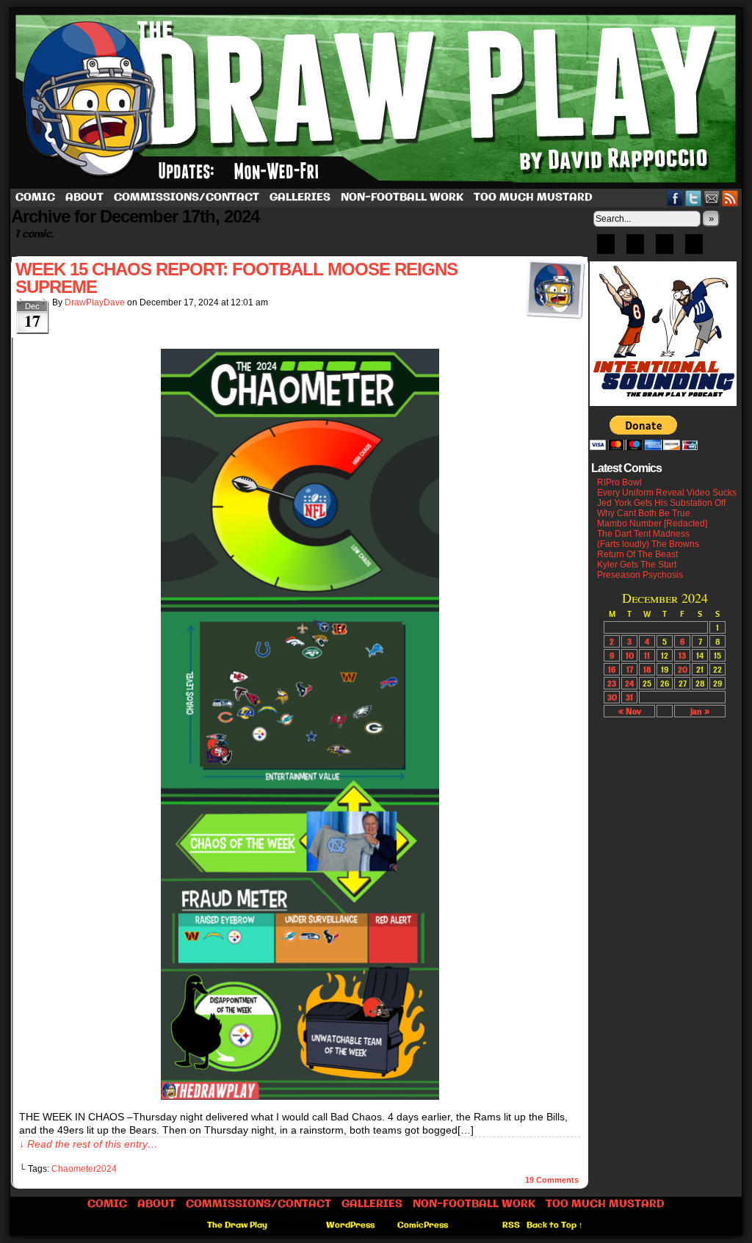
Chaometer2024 (84, 1169)
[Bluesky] (606, 249)
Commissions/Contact (186, 197)
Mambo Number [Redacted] (652, 523)
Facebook (675, 198)
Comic (35, 197)
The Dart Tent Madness (643, 534)
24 (629, 683)
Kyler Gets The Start (636, 564)
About (84, 197)
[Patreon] (635, 249)
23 (611, 683)
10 (630, 655)
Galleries (300, 197)
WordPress (350, 1225)
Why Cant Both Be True (643, 513)
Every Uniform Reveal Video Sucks (667, 493)
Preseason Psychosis (640, 575)
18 (647, 669)
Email (712, 198)
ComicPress (422, 1225)
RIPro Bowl (619, 482)
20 (682, 669)
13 (682, 655)
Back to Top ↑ (555, 1225)
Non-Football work (402, 197)
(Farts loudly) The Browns (648, 544)
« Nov (629, 711)
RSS (730, 198)
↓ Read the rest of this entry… (88, 1144)
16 (611, 669)
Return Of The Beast (637, 554)
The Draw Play (377, 98)
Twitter (693, 198)
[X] (664, 249)
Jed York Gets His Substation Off (661, 503)
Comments (552, 1179)
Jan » (699, 711)
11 (647, 655)
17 (629, 669)
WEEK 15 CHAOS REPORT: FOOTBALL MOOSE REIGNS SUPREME (236, 278)
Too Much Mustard (533, 197)
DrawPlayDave (95, 302)
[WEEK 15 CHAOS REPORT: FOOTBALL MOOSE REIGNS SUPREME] (300, 1096)
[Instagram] (694, 249)
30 (612, 697)
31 (629, 697)
